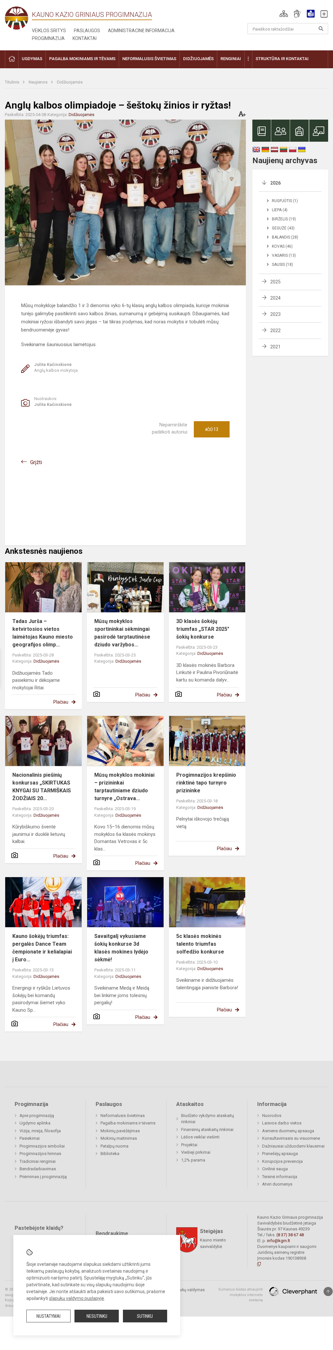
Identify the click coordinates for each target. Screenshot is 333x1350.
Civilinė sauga (275, 1168)
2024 (275, 298)
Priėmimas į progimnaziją (43, 1176)
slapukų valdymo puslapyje (76, 1298)
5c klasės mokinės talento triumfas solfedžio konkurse (200, 944)
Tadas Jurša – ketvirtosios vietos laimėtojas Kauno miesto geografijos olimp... (42, 633)
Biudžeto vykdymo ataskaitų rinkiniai (207, 1118)
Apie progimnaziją (37, 1115)
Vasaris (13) (284, 255)
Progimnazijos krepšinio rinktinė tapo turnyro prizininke (206, 783)
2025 (275, 281)
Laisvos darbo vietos (281, 1123)
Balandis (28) (285, 237)
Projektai (189, 1144)
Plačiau (60, 702)
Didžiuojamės (70, 82)
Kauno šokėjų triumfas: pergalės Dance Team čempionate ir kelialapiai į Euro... (42, 948)
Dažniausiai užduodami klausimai (293, 1146)
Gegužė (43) (283, 228)
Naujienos (38, 82)
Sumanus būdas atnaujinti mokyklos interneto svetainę (240, 1294)
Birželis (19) (284, 219)
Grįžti (36, 462)
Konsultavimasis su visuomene (291, 1138)
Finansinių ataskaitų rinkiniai (207, 1129)
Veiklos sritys (49, 30)
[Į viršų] (328, 1291)
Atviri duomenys (277, 1184)
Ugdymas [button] (32, 58)
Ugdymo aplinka (35, 1123)
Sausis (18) (282, 264)
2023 (275, 314)
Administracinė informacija (141, 30)
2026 (275, 183)
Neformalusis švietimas (122, 1115)
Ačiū (211, 429)
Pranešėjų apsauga (280, 1153)
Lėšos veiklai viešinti (200, 1137)
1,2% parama (193, 1160)
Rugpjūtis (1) (285, 201)
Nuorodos (271, 1115)
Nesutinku (97, 1316)
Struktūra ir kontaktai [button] (282, 58)
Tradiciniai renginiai (38, 1161)
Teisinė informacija (279, 1176)
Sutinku (145, 1316)
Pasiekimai (30, 1138)
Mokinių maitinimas (118, 1138)
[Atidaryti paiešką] (321, 28)
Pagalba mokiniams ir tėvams (127, 1123)
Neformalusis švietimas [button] (149, 58)
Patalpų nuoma (114, 1146)
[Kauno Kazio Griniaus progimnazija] (18, 18)
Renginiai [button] (230, 58)
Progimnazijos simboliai (42, 1146)
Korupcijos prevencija (282, 1161)
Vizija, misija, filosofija (40, 1130)
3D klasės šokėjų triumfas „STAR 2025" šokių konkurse (202, 629)
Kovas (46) (282, 246)
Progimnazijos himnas (40, 1153)
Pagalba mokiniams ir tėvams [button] (82, 58)
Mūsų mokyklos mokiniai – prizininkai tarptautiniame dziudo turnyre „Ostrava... (124, 786)
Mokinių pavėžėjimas (120, 1130)
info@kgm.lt (278, 1240)
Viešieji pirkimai (195, 1152)
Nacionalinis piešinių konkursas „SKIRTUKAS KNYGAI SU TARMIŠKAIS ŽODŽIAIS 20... (41, 786)
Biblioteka (109, 1153)
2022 (275, 330)
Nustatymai (48, 1316)
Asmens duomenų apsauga (288, 1130)
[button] (283, 14)
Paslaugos (87, 30)
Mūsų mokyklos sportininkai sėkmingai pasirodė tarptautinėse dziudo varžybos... (122, 633)
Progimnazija (48, 38)
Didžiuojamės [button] (198, 58)
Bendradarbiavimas (38, 1168)
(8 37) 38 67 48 (290, 1234)
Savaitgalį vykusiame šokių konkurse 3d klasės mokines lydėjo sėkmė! (121, 948)
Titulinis (12, 82)
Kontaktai (85, 38)
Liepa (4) (279, 210)
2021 (275, 346)
